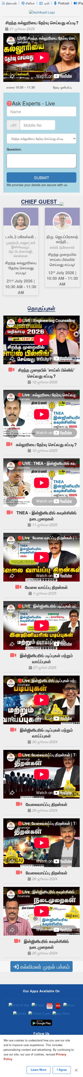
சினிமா (30, 3)
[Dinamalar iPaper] (38, 1006)
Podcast (63, 3)
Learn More (38, 1069)
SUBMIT (41, 177)
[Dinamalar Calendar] (49, 1006)
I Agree (62, 1069)
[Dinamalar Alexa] (69, 1006)
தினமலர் (11, 3)
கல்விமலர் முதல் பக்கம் (44, 966)
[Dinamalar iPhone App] (58, 1006)
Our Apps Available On (41, 991)
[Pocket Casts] (39, 1014)
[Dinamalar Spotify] (19, 1014)
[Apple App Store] (61, 1014)
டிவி (46, 3)
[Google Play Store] (41, 1023)
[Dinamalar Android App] (19, 1006)
